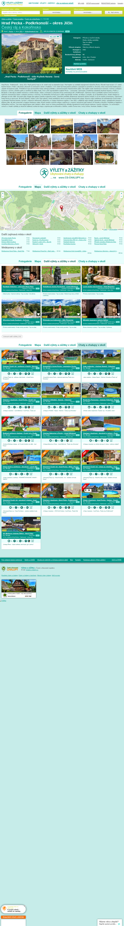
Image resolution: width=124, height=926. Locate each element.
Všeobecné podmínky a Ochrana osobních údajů (52, 560)
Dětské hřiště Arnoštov (9, 242)
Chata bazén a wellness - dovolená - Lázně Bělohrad (22, 467)
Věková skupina (79, 9)
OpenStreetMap (113, 229)
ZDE (32, 374)
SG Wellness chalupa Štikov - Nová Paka (18, 533)
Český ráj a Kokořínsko (32, 19)
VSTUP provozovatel (92, 3)
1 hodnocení (117, 352)
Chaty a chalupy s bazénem (27, 575)
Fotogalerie (25, 113)
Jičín (21, 31)
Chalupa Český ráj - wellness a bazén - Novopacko (21, 366)
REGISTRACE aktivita (108, 3)
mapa (67, 31)
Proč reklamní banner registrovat (12, 560)
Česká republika (18, 19)
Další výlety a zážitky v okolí (60, 113)
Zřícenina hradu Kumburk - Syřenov (16, 320)
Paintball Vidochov (69, 242)
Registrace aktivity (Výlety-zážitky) (94, 560)
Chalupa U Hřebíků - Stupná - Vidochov (57, 400)
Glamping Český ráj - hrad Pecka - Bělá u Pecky (61, 467)
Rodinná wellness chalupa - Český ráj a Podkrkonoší (22, 433)
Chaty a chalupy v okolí (91, 113)
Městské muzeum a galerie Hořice (95, 320)
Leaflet (105, 229)
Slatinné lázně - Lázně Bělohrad (104, 240)
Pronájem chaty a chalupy (10, 575)
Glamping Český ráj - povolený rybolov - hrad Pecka (22, 500)
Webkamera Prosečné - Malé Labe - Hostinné (45, 251)
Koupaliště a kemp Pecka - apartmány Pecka (59, 366)
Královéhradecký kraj (31, 31)
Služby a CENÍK (29, 560)
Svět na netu (56, 575)
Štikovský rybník (38, 244)
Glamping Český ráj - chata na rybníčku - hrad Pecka (102, 467)
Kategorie (46, 9)
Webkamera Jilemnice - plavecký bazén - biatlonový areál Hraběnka (106, 251)
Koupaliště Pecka (7, 240)
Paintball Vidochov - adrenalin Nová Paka (18, 286)
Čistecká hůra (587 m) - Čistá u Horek (76, 240)
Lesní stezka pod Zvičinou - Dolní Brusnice (99, 286)
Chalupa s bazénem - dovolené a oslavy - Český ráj (102, 433)
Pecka (11, 31)
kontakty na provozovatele (76, 70)
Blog (71, 560)
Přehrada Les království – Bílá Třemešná (58, 320)
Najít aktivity (114, 12)
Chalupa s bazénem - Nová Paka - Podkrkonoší (60, 500)
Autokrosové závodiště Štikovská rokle (76, 238)
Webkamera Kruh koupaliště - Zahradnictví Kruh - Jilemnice (76, 251)
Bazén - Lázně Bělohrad (101, 238)
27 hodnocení (36, 352)
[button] (62, 208)
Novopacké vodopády (39, 238)
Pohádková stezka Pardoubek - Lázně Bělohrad (60, 286)
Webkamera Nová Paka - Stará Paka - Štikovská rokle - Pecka (14, 251)
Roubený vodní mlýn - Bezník (42, 242)
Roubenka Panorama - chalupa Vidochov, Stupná (101, 400)
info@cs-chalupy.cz (32, 570)
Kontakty (120, 3)
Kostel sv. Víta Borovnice (40, 240)
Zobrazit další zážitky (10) (12, 336)
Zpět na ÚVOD (116, 560)
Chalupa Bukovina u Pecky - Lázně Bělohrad (59, 433)
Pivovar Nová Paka (100, 244)
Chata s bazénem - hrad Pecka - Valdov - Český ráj (101, 500)
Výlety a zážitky (7, 19)
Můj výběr (81, 3)
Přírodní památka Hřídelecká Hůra (105, 242)
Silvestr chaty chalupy (44, 575)
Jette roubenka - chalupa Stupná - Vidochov (99, 366)
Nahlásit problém (80, 64)
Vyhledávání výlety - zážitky (10, 9)
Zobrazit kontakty (33, 362)
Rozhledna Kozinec (70, 244)
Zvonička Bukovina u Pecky (10, 244)
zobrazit (51, 69)
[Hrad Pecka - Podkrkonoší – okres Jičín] (15, 126)
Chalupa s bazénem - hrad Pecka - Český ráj (19, 400)
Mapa (38, 113)
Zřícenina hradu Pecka (9, 238)
